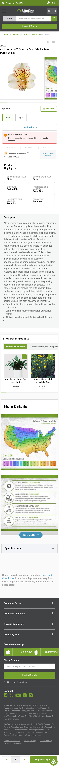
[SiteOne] (26, 13)
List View (50, 109)
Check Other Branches (48, 154)
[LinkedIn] (25, 696)
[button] (14, 3)
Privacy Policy (30, 741)
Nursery (28, 35)
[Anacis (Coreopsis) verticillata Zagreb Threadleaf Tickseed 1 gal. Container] (43, 366)
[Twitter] (12, 696)
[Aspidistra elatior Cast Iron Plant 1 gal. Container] (16, 366)
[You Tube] (18, 696)
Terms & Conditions (12, 741)
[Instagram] (31, 696)
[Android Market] (43, 649)
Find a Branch (11, 660)
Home (6, 35)
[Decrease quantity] (6, 759)
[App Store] (15, 649)
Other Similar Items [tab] (15, 346)
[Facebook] (6, 696)
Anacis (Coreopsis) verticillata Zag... (43, 380)
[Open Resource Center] (54, 762)
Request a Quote (44, 759)
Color (36, 35)
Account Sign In (29, 26)
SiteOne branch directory (15, 682)
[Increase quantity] (24, 759)
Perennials (45, 35)
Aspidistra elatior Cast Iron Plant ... (16, 380)
